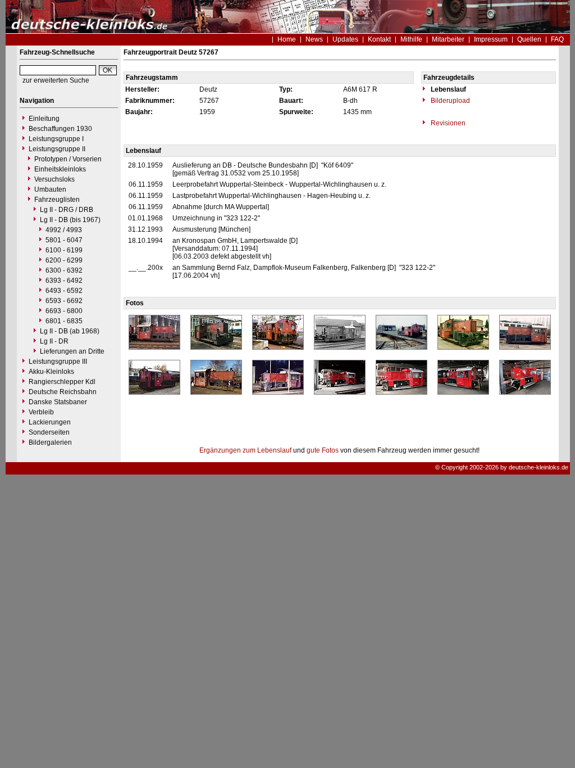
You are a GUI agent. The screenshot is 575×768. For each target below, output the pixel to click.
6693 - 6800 (64, 311)
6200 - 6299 (64, 260)
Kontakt (379, 39)
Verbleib (41, 412)
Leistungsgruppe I (56, 139)
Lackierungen (50, 422)
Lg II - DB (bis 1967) (70, 220)
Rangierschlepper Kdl (62, 382)
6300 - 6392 (64, 270)
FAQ (557, 39)
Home (286, 39)
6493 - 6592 (64, 291)
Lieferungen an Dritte (72, 351)
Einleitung (44, 119)
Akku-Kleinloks (51, 372)
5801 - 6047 (64, 240)
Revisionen (447, 123)
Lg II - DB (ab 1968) (69, 331)
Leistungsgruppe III (58, 361)
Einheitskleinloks (60, 169)
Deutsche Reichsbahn (63, 392)
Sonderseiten (49, 432)
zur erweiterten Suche (55, 80)
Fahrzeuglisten (57, 200)
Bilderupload (449, 101)
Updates (345, 39)
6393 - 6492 (64, 280)
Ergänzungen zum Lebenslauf (245, 450)
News (314, 39)
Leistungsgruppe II (57, 149)
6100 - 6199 (64, 250)
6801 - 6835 (64, 321)
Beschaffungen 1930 (60, 129)
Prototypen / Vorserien (68, 159)
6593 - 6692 (64, 301)
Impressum (491, 39)
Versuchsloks (54, 179)
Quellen (529, 39)
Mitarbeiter (448, 39)
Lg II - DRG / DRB (66, 210)
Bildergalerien (50, 442)
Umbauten (50, 189)
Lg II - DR (54, 341)
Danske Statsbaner (58, 402)
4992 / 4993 (63, 230)
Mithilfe (411, 39)
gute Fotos (323, 450)
